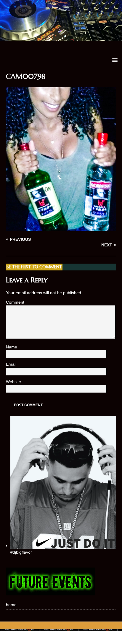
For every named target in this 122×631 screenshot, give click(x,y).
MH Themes (94, 626)
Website (13, 381)
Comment (15, 302)
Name (12, 347)
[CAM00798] (61, 228)
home (11, 604)
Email (11, 364)
